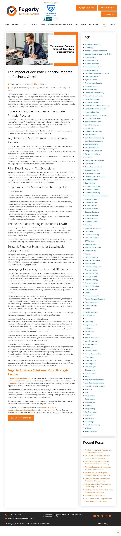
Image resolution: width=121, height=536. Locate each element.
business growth (36, 88)
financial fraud (90, 264)
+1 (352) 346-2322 (87, 8)
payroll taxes (89, 128)
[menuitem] (7, 24)
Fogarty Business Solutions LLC (21, 378)
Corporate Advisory (92, 235)
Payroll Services (90, 344)
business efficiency (92, 64)
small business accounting (94, 383)
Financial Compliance (92, 260)
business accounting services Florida (98, 54)
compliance (89, 231)
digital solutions (91, 80)
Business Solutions (92, 212)
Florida (87, 293)
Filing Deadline (90, 251)
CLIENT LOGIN (109, 14)
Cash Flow (88, 225)
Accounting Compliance (93, 167)
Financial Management (93, 267)
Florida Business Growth (94, 96)
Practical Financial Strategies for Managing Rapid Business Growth (97, 474)
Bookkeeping (24, 88)
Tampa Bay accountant (93, 151)
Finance (88, 254)
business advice (90, 57)
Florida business (91, 89)
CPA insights (89, 241)
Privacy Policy (103, 524)
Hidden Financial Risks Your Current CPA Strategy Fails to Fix (98, 485)
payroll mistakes (91, 341)
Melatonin (88, 328)
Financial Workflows (92, 286)
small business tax (91, 144)
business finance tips (92, 67)
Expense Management (93, 247)
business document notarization (97, 196)
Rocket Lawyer (90, 367)
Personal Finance (91, 351)
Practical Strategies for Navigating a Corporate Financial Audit (98, 451)
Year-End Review (91, 431)
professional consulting (93, 131)
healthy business (91, 312)
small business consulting (94, 138)
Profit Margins (90, 360)
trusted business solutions (94, 160)
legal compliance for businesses (96, 115)
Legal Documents (91, 325)
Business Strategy (91, 218)
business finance (91, 199)
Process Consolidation (93, 354)
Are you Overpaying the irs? (95, 495)
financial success (91, 283)
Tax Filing (88, 405)
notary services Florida (93, 118)
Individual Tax (90, 315)
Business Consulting (92, 193)
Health (87, 309)
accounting (89, 47)
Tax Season (89, 415)
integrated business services (95, 109)
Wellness (88, 428)
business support (91, 70)
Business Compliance (92, 189)
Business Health (91, 205)
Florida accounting (91, 86)
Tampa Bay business (92, 154)
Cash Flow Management (93, 228)
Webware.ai (46, 524)
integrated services (92, 112)
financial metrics (91, 270)
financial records (49, 88)
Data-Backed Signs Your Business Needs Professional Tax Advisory (97, 462)
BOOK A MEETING (107, 8)
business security (91, 209)
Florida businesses (92, 102)
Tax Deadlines (90, 396)
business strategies (92, 215)
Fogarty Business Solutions (95, 299)
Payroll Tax (89, 347)
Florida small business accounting (97, 106)
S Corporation (90, 370)
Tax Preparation (91, 412)
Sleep (87, 376)
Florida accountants (92, 296)
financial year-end (91, 289)
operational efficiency (93, 122)
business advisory (91, 60)
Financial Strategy (91, 280)
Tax (86, 393)
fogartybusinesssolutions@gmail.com (22, 410)
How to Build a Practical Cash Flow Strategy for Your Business (97, 457)
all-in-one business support (95, 176)
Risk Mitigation (90, 364)
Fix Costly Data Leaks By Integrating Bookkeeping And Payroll (98, 468)
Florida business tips (92, 99)
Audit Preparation (91, 180)
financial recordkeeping (93, 83)
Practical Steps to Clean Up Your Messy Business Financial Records (99, 491)
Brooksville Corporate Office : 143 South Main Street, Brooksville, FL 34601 (64, 516)
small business (90, 135)
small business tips (92, 147)
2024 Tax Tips (90, 164)
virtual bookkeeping (92, 425)
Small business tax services (95, 386)
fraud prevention (91, 302)
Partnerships (90, 331)
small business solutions (94, 141)
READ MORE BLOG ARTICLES (21, 418)
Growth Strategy (91, 305)
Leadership (89, 322)
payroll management (92, 338)
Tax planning (61, 88)
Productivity (89, 357)
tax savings (89, 157)
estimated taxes (90, 244)
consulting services (92, 77)
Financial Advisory (91, 257)
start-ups (88, 389)
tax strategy (89, 422)
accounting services (92, 170)
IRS (86, 318)
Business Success (91, 222)
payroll (87, 334)
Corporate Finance (92, 238)
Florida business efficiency (94, 93)
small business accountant (94, 380)
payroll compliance (92, 125)
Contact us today (47, 408)
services (12, 383)
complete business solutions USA (97, 73)
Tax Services (89, 418)
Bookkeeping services (93, 186)
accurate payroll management (96, 51)
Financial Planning (91, 273)
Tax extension (90, 399)
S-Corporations (90, 373)
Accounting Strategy (92, 173)
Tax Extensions (90, 402)
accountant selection (92, 44)
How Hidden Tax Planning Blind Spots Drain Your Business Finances (98, 500)
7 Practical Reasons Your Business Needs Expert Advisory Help (97, 479)
